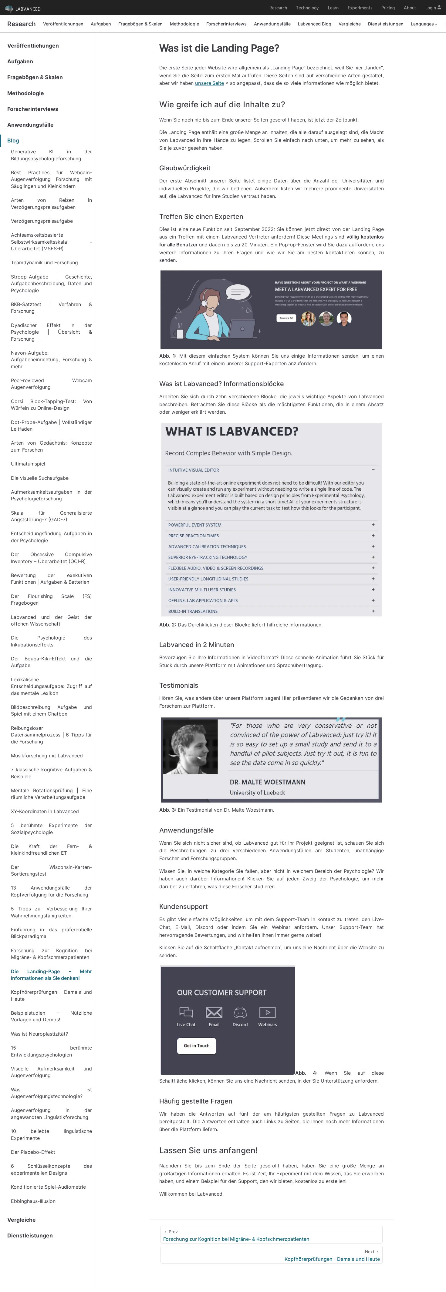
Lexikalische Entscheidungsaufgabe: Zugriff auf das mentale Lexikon (51, 686)
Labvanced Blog (314, 23)
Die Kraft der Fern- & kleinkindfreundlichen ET (51, 849)
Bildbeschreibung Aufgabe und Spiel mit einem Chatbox (51, 710)
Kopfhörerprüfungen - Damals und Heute (51, 995)
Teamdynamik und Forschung (44, 262)
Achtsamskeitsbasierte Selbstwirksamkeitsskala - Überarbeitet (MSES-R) (51, 242)
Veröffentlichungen (63, 23)
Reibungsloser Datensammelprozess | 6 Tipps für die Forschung (51, 735)
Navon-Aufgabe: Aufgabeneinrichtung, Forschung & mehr (51, 359)
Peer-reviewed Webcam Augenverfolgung (51, 383)
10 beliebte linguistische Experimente (51, 1134)
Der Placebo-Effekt (33, 1152)
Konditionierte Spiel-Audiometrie (48, 1187)
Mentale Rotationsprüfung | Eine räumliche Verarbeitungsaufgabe (51, 793)
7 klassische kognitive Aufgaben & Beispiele (51, 772)
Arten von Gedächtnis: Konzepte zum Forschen (51, 446)
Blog (13, 140)
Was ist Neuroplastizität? (39, 1034)
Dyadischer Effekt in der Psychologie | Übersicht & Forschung (51, 332)
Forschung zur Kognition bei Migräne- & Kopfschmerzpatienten (51, 953)
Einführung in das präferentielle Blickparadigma (51, 932)
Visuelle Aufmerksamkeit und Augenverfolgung (51, 1072)
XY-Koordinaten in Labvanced (45, 811)
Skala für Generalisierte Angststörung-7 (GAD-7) (51, 516)
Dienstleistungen (386, 23)
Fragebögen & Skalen (140, 23)
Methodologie (184, 23)
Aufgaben (101, 23)
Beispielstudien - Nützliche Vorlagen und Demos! (51, 1016)
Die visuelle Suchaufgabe (40, 478)
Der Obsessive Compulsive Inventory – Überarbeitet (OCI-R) (51, 557)
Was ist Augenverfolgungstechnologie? (51, 1093)
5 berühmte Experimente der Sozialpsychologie (51, 828)
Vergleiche (350, 23)
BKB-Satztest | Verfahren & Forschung (51, 307)
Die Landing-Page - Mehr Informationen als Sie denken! (51, 974)
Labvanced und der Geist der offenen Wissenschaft (51, 620)
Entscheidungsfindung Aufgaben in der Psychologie (51, 536)
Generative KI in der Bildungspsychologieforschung (51, 155)
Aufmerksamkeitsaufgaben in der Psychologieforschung (51, 495)
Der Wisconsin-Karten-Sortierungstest (51, 870)
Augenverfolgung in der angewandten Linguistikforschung (51, 1113)
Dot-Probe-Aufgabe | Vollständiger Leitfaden (51, 425)
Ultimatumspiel (28, 464)
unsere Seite (209, 83)
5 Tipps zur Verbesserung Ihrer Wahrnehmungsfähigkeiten (51, 912)
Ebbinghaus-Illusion (33, 1201)
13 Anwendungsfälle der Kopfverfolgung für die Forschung (51, 891)
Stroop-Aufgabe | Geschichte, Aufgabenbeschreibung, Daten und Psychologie (51, 283)
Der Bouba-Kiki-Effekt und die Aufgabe (51, 662)
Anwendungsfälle (272, 23)
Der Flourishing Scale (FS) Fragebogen (51, 599)
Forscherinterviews (226, 23)
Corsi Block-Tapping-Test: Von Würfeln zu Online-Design (51, 404)
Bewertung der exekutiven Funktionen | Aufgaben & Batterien (51, 578)
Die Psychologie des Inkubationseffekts (51, 641)
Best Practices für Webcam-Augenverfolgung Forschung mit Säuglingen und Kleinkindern (51, 179)
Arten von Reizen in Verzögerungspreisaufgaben (51, 203)
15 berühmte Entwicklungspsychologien (51, 1051)
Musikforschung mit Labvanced (47, 756)
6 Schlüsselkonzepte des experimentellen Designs (51, 1169)
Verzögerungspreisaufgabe (42, 221)
